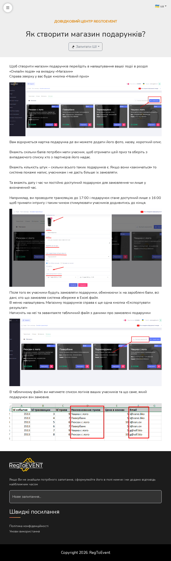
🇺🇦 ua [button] (159, 6)
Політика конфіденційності (29, 526)
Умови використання (24, 531)
